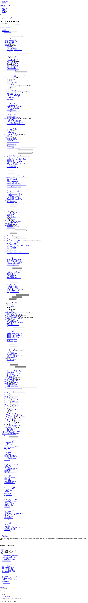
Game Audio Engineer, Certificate (12, 101)
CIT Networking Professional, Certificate (13, 121)
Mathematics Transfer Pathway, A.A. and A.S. (14, 345)
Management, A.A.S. (10, 323)
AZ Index (4, 2)
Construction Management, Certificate (13, 69)
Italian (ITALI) (6, 492)
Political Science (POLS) (8, 516)
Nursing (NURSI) (7, 507)
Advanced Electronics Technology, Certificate (14, 187)
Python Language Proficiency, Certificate (13, 111)
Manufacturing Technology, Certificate (13, 337)
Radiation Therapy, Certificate (11, 403)
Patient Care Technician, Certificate (12, 380)
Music (5, 358)
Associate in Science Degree (9, 43)
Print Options (5, 11)
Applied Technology (7, 61)
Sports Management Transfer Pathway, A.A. (14, 391)
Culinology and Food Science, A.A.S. (13, 142)
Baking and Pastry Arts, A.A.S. (12, 138)
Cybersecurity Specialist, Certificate (12, 126)
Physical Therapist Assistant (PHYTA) (10, 514)
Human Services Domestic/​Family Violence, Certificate (15, 289)
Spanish (5, 412)
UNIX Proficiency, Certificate (7, 575)
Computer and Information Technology (10, 118)
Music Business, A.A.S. (10, 360)
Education (6, 173)
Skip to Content (4, 1)
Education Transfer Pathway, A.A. (12, 174)
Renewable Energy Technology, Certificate (13, 191)
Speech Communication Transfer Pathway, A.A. (14, 415)
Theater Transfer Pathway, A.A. (12, 426)
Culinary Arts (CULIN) (8, 459)
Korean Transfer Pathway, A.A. (12, 308)
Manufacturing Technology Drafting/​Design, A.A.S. (15, 335)
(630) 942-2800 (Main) (6, 583)
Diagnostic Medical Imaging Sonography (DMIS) (12, 463)
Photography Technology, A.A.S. (12, 385)
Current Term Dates (7, 32)
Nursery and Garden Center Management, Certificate (15, 262)
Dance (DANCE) (7, 460)
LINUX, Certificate (10, 109)
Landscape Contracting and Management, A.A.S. (14, 260)
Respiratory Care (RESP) (8, 520)
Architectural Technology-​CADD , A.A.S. (13, 67)
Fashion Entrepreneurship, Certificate (12, 208)
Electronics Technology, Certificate (12, 189)
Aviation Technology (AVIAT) (9, 447)
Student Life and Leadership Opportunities (9, 434)
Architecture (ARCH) (8, 444)
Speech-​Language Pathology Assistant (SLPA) (12, 527)
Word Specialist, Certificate (11, 376)
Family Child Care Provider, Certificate (13, 162)
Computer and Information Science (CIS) (11, 455)
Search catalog (2, 24)
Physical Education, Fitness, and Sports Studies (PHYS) (13, 513)
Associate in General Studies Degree (10, 42)
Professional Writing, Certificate (12, 203)
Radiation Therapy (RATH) (8, 518)
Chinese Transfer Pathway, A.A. (12, 90)
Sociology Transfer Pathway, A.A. (12, 411)
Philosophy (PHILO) (7, 511)
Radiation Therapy (7, 402)
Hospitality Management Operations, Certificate (14, 270)
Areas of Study (4, 16)
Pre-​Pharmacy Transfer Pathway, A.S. (13, 399)
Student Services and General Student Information (10, 433)
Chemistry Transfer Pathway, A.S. (12, 88)
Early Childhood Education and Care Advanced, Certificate (16, 159)
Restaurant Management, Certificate (12, 277)
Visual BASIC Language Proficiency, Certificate (14, 113)
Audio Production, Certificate (11, 359)
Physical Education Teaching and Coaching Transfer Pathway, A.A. (17, 390)
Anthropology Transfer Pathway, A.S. (13, 60)
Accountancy (6, 45)
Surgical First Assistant (8, 420)
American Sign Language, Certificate (12, 56)
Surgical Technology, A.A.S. (11, 423)
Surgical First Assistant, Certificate (12, 421)
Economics (6, 170)
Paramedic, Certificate (10, 216)
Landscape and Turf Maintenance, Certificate (14, 259)
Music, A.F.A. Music (10, 361)
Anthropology (6, 57)
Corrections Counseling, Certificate (12, 287)
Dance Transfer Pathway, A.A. (11, 144)
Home (3, 15)
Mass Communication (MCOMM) (10, 501)
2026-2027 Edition (5, 27)
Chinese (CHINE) (7, 453)
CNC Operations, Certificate (11, 330)
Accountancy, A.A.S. (10, 46)
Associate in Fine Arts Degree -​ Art (10, 40)
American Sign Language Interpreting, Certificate (14, 55)
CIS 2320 (2, 552)
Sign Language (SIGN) (8, 522)
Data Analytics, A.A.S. (10, 97)
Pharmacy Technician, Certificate (12, 234)
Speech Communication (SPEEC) (9, 526)
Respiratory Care (7, 406)
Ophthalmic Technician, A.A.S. (12, 378)
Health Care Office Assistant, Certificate (13, 347)
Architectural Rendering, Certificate (12, 65)
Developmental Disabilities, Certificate (13, 288)
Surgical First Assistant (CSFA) (9, 528)
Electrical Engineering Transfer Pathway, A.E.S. (14, 197)
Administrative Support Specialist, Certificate (14, 371)
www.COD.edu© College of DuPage (5, 585)
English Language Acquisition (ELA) (10, 472)
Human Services (7, 282)
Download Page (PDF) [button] (6, 596)
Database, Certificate (10, 99)
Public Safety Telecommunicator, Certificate (14, 217)
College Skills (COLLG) (8, 454)
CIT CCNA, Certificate (10, 119)
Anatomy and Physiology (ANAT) (10, 440)
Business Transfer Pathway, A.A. (12, 84)
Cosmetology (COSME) (8, 457)
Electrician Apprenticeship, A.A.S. (12, 179)
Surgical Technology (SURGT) (9, 529)
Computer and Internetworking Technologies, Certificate (16, 124)
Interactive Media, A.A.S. (11, 228)
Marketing (6, 340)
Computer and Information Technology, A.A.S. (14, 123)
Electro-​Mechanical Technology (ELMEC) (11, 468)
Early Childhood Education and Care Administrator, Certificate (17, 158)
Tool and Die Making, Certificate (12, 339)
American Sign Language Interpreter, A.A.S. (14, 54)
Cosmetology (6, 130)
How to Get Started (5, 34)
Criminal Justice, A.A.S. (10, 136)
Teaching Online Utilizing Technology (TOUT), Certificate (16, 176)
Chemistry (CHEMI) (7, 452)
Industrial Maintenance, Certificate (12, 63)
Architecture (6, 64)
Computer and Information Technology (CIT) (11, 456)
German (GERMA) (7, 479)
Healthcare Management (8, 236)
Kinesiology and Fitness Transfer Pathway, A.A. (14, 388)
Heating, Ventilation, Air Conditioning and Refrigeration (13, 240)
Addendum (4, 30)
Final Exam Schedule (7, 33)
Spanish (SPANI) (7, 525)
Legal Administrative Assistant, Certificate (13, 373)
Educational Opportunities (6, 35)
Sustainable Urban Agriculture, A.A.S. (13, 265)
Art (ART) (6, 445)
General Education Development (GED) (10, 477)
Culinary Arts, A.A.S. (10, 140)
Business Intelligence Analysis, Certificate (13, 94)
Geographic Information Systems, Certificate (14, 221)
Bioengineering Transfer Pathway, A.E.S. (13, 193)
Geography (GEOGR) (8, 478)
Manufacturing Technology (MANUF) (10, 499)
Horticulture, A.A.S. (10, 257)
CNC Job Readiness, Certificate (12, 329)
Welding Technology (7, 427)
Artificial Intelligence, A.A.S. (11, 93)
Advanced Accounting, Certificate (12, 49)
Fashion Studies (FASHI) (8, 474)
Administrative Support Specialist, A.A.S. (13, 370)
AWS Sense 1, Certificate (11, 428)
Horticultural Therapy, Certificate (12, 256)
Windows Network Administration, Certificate (14, 117)
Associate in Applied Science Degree (10, 37)
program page (28, 540)
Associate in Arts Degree (8, 38)
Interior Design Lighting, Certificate (12, 300)
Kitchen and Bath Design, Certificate (12, 302)
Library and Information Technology (10, 312)
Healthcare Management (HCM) (9, 483)
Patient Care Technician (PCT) (9, 510)
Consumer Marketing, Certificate (12, 341)
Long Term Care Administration (9, 315)
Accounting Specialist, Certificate (12, 47)
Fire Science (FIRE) (7, 475)
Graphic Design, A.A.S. (10, 227)
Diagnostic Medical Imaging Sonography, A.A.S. (14, 154)
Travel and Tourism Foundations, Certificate (14, 278)
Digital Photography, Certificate (12, 384)
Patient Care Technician (8, 379)
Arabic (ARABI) (7, 443)
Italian (5, 303)
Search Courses (4, 532)
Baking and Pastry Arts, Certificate (12, 139)
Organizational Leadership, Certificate (13, 325)
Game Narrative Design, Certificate (12, 104)
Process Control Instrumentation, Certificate (14, 184)
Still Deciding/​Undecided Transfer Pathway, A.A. (14, 419)
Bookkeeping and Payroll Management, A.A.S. (14, 50)
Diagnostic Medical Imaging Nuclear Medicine (12, 147)
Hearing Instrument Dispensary (9, 238)
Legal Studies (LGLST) (8, 495)
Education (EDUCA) (7, 467)
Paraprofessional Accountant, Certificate (13, 52)
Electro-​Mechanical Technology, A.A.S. (13, 181)
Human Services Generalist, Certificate (13, 290)
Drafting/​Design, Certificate (11, 332)
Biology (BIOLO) (7, 448)
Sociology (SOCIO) (7, 524)
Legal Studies (6, 309)
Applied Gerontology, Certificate (12, 285)
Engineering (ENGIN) (8, 470)
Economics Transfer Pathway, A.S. (12, 172)
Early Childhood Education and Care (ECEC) (11, 464)
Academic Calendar (5, 31)
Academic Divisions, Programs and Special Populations (11, 431)
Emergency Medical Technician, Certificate (13, 213)
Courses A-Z (4, 10)
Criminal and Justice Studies (9, 134)
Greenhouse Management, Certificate (12, 255)
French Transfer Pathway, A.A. (12, 219)
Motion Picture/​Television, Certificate (13, 356)
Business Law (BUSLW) (8, 450)
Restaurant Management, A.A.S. (12, 276)
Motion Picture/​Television (8, 350)
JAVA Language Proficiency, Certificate (13, 108)
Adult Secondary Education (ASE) (10, 439)
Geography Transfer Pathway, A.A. (12, 222)
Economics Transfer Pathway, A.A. (12, 171)
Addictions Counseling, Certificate (12, 284)
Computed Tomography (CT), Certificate (13, 148)
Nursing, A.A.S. (9, 363)
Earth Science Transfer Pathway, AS (12, 167)
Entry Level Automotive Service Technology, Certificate (16, 74)
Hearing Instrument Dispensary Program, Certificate (15, 239)
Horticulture (6, 251)
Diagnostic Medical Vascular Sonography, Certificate (15, 155)
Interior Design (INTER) (8, 490)
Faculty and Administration (6, 435)
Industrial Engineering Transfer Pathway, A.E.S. (14, 198)
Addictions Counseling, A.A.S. (12, 283)
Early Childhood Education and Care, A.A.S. (14, 160)
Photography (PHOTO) (8, 512)
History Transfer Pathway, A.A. (12, 250)
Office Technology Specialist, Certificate (13, 375)
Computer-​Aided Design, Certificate (12, 331)
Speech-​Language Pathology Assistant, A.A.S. (14, 417)
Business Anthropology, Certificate (12, 58)
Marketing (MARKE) (8, 500)
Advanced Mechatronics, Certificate (12, 178)
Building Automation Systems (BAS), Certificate (14, 241)
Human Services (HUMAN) (9, 488)
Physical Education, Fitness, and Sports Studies (12, 387)
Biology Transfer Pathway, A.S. (12, 82)
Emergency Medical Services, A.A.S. (13, 212)
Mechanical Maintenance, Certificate (12, 182)
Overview (4, 29)
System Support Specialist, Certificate (13, 128)
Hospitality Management (8, 267)
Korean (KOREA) (7, 494)
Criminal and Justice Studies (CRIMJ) (10, 458)
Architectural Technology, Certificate (12, 66)
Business (5, 83)
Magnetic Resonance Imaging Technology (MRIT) (12, 497)
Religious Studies (7, 404)
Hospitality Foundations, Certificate (12, 269)
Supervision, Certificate (10, 326)
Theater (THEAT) (7, 530)
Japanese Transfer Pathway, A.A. (12, 306)
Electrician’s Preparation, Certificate (12, 180)
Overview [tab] (4, 535)
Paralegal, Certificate (10, 311)
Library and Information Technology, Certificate (14, 314)
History (5, 249)
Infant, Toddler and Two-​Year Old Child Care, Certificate (16, 163)
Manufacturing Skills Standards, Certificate (13, 334)
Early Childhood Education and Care (10, 156)
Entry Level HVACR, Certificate (12, 243)
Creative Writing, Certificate (11, 201)
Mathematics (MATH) (8, 502)
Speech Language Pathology (9, 416)
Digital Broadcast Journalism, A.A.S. (12, 353)
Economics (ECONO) (8, 466)
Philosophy (6, 381)
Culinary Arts (6, 137)
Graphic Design (7, 225)
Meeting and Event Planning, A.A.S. (12, 273)
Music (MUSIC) (7, 506)
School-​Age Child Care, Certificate (12, 164)
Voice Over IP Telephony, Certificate (12, 129)
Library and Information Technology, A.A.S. (14, 313)
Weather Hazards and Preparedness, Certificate (14, 169)
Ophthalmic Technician (8, 377)
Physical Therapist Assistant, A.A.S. (12, 393)
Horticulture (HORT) (7, 486)
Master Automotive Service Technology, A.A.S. (14, 76)
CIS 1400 (2, 551)
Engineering (6, 192)
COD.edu (4, 12)
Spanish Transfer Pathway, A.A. (12, 413)
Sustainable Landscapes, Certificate (12, 264)
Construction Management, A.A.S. (12, 68)
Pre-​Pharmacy (6, 398)
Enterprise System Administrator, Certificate (14, 127)
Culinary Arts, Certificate (11, 141)
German (5, 223)
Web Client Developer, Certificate (12, 114)
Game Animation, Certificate (7, 563)
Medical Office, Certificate (11, 374)
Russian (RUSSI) (7, 521)
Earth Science (6, 165)
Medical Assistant (7, 346)
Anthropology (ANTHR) (8, 441)
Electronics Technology (8, 186)
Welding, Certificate (10, 430)
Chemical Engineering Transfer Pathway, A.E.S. (14, 194)
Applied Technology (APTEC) (9, 442)
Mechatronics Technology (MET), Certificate (14, 183)
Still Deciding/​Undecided (8, 418)
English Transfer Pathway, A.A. (12, 202)
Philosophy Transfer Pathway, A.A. (12, 382)
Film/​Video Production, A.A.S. (11, 354)
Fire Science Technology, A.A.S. (12, 215)
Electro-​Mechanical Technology (9, 177)
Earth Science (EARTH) (8, 465)
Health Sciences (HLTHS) (8, 482)
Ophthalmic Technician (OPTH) (9, 509)
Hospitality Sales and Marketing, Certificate (14, 272)
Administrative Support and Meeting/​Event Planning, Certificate (17, 368)
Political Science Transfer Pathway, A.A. (13, 397)
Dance (5, 143)
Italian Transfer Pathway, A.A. (11, 304)
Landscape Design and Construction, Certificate (14, 261)
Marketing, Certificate (10, 343)
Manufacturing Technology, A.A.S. (12, 336)
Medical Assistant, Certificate (11, 349)
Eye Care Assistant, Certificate (11, 205)
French (5, 218)
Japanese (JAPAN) (7, 493)
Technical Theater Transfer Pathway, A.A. (13, 425)
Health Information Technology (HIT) (10, 481)
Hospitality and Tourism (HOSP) (9, 487)
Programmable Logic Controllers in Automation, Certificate (16, 185)
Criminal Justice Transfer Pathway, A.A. (13, 135)
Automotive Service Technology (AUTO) (11, 446)
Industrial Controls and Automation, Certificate (14, 190)
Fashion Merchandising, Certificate (12, 210)
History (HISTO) (7, 485)
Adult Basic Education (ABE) (9, 438)
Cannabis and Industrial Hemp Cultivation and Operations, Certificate (18, 253)
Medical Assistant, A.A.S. (11, 348)
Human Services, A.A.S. (10, 291)
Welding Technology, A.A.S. (11, 429)
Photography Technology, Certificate (12, 386)
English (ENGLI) (7, 471)
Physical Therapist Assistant (8, 392)
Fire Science (6, 211)
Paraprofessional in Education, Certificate (13, 175)
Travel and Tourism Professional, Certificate (14, 279)
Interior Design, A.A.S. (10, 301)
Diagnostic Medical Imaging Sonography (11, 152)
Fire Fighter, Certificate (10, 214)
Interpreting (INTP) (7, 491)
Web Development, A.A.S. (11, 115)
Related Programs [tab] (5, 536)
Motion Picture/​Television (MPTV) (10, 505)
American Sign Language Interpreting (10, 53)
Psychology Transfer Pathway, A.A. (12, 401)
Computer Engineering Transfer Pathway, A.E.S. (14, 196)
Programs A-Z (4, 9)
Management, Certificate (10, 324)
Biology (5, 81)
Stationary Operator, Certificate (11, 248)
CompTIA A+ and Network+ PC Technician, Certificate (16, 122)
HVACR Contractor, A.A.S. (11, 246)
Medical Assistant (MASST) (9, 503)
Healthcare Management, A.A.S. (12, 237)
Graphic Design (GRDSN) (8, 480)
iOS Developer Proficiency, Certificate (13, 107)
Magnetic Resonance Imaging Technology (11, 317)
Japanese (5, 305)
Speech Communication (8, 414)
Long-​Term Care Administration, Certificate (14, 316)
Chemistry (6, 87)
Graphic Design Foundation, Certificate (13, 226)
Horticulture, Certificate (10, 258)
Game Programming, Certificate (12, 105)
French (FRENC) (7, 476)
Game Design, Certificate (11, 102)
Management (6, 319)
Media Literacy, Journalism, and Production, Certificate (15, 355)
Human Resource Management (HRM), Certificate (15, 322)
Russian (5, 408)
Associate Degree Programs (6, 36)
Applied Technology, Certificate (12, 62)
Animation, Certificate (10, 352)
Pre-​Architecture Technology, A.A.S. (12, 70)
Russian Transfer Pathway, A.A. (12, 409)
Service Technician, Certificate (11, 247)
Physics (5, 394)
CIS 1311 (2, 550)
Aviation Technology (7, 77)
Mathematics (6, 344)
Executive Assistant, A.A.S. (11, 372)
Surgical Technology (7, 422)
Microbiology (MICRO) (8, 504)
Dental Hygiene (7, 145)
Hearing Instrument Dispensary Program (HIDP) (12, 484)
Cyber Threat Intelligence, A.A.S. (12, 125)
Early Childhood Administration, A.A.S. (13, 157)
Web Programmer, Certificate (11, 116)
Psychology (6, 400)
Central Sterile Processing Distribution (10, 85)
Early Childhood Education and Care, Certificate (14, 161)
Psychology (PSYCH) (8, 517)
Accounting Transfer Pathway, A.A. (12, 48)
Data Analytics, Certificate (11, 98)
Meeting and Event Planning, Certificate (13, 274)
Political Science (7, 396)
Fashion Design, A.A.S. (10, 207)
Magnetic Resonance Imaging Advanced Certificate (15, 318)
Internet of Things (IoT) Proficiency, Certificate (14, 106)
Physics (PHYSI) (7, 515)
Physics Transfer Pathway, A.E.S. (12, 395)
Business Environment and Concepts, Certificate (14, 320)
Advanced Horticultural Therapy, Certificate (14, 252)
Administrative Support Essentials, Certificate (14, 369)
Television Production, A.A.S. (11, 357)
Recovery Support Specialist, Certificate (13, 292)
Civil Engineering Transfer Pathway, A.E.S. (14, 195)
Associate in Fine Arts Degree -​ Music (10, 41)
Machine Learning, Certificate (11, 110)
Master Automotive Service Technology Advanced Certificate (16, 75)
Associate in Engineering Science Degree (11, 39)
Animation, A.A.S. (10, 351)
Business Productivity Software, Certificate (13, 95)
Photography (6, 383)
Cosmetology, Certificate (10, 132)
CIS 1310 (2, 549)
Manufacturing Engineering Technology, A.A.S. (14, 333)
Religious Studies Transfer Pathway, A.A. (13, 405)
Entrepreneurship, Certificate (11, 321)
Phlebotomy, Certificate (10, 235)
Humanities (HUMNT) (8, 489)
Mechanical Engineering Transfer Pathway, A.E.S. (15, 199)
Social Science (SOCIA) (8, 523)
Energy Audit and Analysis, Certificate (13, 242)
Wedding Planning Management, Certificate (14, 280)
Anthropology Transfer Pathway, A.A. (13, 59)
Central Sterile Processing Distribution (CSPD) (12, 451)
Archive (3, 533)
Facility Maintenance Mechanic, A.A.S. (13, 244)
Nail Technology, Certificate (11, 133)
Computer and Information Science (8, 17)
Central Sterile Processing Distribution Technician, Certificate (16, 86)
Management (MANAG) (8, 498)
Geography (6, 220)
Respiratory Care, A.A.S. (11, 407)
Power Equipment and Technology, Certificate (14, 263)
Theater (5, 424)
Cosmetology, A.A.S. (10, 131)
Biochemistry (6, 79)
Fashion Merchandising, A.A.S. (12, 209)
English (5, 200)
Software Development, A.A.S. (7, 574)
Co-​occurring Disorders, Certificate (12, 286)
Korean (5, 307)
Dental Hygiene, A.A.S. (10, 146)
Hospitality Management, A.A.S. (12, 271)
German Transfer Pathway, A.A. (12, 224)
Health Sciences (7, 232)
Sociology (6, 410)
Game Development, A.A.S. (11, 103)
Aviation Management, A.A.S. (11, 78)
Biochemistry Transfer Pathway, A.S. (12, 80)
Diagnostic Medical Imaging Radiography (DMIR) (12, 462)
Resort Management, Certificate (12, 275)
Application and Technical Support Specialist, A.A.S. (15, 92)
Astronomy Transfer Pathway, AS (12, 166)
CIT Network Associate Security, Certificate (14, 120)
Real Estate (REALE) (8, 519)
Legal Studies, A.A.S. (10, 310)
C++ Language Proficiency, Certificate (13, 96)
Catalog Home (4, 3)
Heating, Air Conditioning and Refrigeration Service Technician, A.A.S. (18, 245)
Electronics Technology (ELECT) (9, 469)
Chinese (5, 89)
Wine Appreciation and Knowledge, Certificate (14, 281)
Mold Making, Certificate (11, 338)
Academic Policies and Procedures (8, 432)
